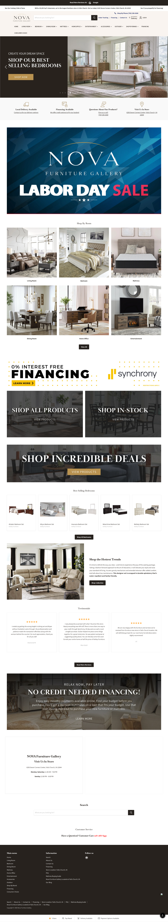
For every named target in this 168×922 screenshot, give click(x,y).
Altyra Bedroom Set (47, 524)
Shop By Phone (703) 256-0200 (127, 13)
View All (84, 347)
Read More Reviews (84, 665)
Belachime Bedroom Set (111, 524)
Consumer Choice (20, 33)
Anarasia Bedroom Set (79, 524)
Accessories (105, 26)
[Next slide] (161, 67)
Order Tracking (103, 17)
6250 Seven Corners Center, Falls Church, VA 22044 (142, 113)
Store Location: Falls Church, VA (56, 870)
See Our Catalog (10, 8)
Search (48, 857)
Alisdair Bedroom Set (16, 524)
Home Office (76, 26)
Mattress (63, 26)
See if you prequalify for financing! (152, 8)
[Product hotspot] (58, 570)
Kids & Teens (21, 8)
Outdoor (118, 26)
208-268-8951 (100, 835)
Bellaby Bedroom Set (141, 524)
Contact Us (123, 17)
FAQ (47, 873)
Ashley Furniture (13, 526)
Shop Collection (97, 583)
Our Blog (49, 882)
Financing (114, 17)
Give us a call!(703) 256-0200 (103, 113)
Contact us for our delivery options (26, 112)
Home (16, 26)
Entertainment (91, 26)
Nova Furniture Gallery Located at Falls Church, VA (63, 879)
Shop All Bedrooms (84, 537)
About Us (49, 860)
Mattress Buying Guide (53, 876)
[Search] (94, 17)
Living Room (26, 26)
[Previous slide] (6, 67)
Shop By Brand (131, 26)
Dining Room (51, 26)
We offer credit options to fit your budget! (64, 112)
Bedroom (38, 26)
